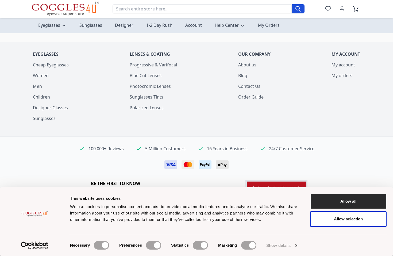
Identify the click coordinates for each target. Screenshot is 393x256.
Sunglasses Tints (146, 97)
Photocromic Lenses (150, 86)
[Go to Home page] (65, 9)
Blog (242, 75)
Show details (278, 245)
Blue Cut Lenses (145, 75)
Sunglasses (44, 118)
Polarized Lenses (147, 108)
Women (41, 75)
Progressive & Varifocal (153, 65)
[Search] (298, 8)
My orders (342, 75)
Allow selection (348, 219)
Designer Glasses (50, 108)
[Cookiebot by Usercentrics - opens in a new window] (34, 246)
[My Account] (342, 8)
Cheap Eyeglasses (51, 65)
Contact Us (249, 86)
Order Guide (251, 97)
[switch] (153, 245)
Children (41, 97)
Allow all (348, 201)
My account (343, 65)
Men (37, 86)
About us (247, 65)
